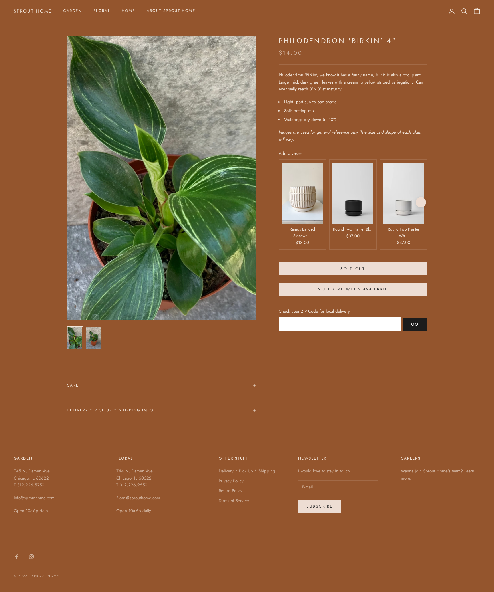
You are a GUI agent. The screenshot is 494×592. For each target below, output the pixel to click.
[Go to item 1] (75, 338)
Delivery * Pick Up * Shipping (247, 471)
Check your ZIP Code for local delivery (314, 311)
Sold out (352, 269)
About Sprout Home (171, 10)
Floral (101, 10)
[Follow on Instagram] (31, 556)
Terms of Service (234, 501)
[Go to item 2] (93, 338)
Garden (72, 10)
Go (415, 324)
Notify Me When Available (353, 289)
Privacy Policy (231, 481)
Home (128, 10)
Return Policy (230, 491)
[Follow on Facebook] (16, 556)
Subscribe (319, 506)
